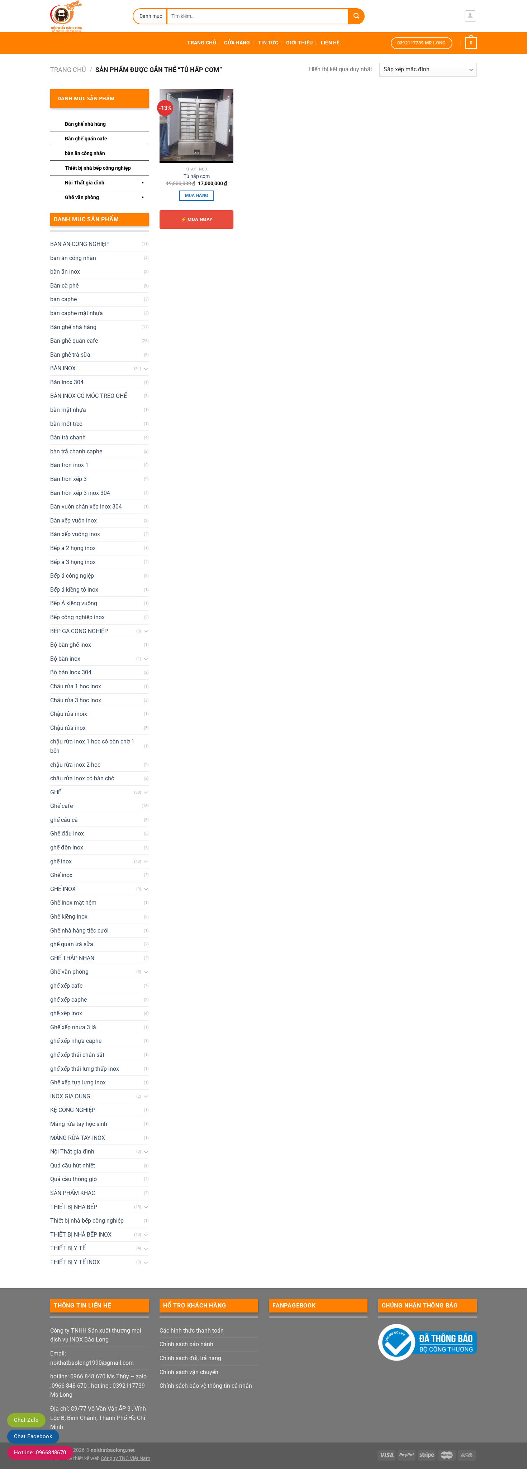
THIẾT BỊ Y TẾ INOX (75, 1262)
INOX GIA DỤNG (70, 1096)
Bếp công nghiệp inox (77, 617)
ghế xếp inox (66, 1013)
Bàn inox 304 (67, 382)
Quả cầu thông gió (73, 1179)
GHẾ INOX (63, 889)
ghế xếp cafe (66, 985)
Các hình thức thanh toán (192, 1330)
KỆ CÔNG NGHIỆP (72, 1110)
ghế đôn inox (66, 847)
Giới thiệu (299, 43)
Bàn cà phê (64, 285)
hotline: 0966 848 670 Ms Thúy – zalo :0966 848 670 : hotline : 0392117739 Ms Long (98, 1385)
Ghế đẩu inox (67, 833)
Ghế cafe (61, 806)
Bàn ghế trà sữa (70, 354)
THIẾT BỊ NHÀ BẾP (73, 1207)
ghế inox (61, 861)
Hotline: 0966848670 (40, 1452)
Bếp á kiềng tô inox (74, 589)
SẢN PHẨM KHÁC (72, 1193)
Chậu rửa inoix (68, 714)
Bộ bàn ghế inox (70, 644)
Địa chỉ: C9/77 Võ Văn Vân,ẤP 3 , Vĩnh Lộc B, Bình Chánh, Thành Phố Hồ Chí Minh (98, 1417)
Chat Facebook (33, 1436)
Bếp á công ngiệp (72, 575)
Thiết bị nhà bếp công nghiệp (98, 168)
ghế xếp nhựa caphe (75, 1040)
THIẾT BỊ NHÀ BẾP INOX (80, 1234)
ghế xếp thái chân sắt (77, 1054)
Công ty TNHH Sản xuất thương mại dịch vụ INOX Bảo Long (95, 1335)
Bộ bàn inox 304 (70, 672)
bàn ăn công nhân (85, 153)
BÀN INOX (63, 368)
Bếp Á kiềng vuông (73, 603)
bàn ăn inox (65, 271)
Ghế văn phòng (82, 197)
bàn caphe (63, 299)
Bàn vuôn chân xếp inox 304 (86, 506)
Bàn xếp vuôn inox (73, 520)
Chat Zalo (26, 1420)
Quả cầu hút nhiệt (72, 1165)
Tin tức (268, 43)
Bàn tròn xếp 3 (68, 479)
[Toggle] (146, 368)
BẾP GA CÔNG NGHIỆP (79, 631)
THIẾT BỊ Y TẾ (68, 1248)
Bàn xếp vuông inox (75, 534)
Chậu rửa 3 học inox (75, 700)
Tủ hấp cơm (197, 176)
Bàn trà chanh (68, 437)
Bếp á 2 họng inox (73, 548)
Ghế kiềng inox (68, 916)
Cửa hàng (237, 43)
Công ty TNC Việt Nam (125, 1458)
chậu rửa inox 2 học (75, 764)
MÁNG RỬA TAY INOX (77, 1138)
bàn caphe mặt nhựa (76, 313)
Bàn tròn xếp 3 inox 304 (80, 493)
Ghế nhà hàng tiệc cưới (79, 930)
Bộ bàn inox (65, 658)
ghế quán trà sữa (71, 944)
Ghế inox (61, 875)
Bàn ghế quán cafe (86, 138)
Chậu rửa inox (68, 727)
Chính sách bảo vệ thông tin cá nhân (206, 1385)
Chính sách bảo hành (186, 1344)
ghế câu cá (64, 820)
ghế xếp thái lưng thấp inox (84, 1068)
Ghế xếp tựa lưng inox (78, 1082)
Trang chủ (201, 43)
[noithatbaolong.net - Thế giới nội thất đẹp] (86, 16)
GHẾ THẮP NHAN (72, 958)
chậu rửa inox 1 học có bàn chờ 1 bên (92, 746)
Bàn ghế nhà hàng (85, 124)
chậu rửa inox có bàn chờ (82, 778)
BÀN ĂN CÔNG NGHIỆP (79, 244)
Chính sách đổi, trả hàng (190, 1358)
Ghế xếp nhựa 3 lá (73, 1027)
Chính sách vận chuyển (189, 1372)
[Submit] (356, 16)
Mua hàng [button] (196, 195)
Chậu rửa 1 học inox (75, 686)
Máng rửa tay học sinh (78, 1124)
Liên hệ (330, 43)
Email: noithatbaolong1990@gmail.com (92, 1358)
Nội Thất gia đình (84, 183)
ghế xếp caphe (68, 999)
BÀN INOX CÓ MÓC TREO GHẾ (88, 395)
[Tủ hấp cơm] (197, 126)
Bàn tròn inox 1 (69, 465)
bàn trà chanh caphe (76, 451)
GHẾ (55, 792)
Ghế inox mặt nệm (73, 902)
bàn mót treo (66, 423)
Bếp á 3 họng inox (73, 562)
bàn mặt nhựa (68, 409)
